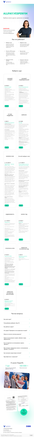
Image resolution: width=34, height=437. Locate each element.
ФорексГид (21, 222)
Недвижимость (7, 222)
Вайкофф (20, 122)
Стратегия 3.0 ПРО (8, 256)
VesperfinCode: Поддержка (9, 122)
